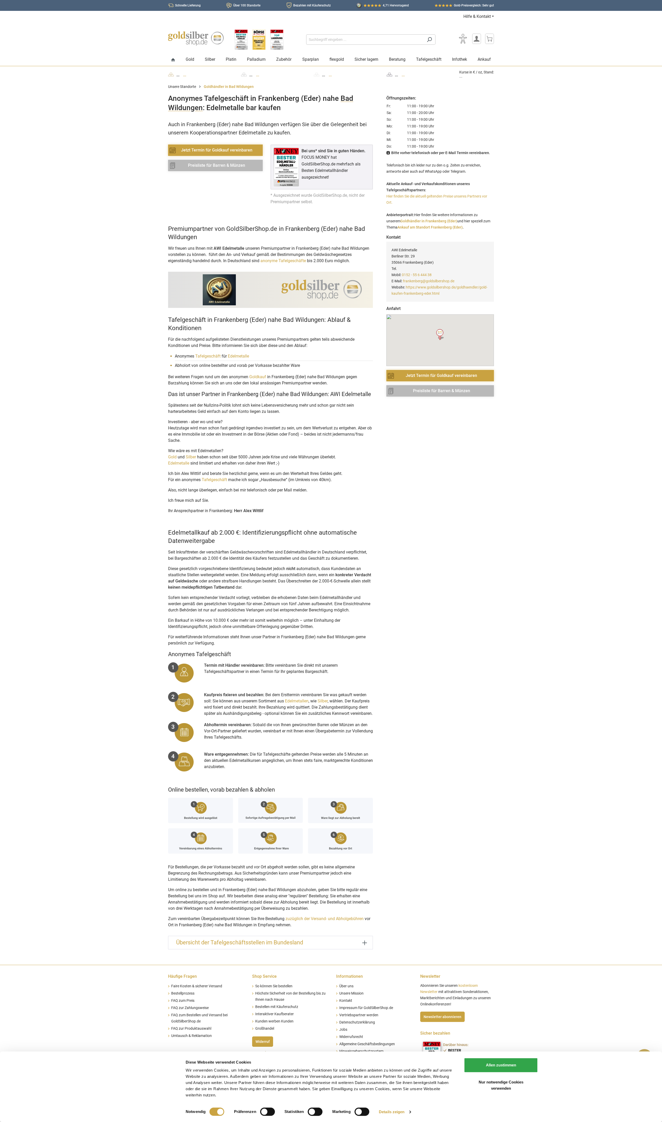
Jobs (343, 1029)
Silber (191, 456)
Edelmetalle (238, 356)
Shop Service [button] (264, 976)
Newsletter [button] (430, 976)
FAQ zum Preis (182, 1000)
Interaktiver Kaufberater (274, 1014)
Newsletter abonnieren (442, 1017)
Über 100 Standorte (246, 5)
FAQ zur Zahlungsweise (190, 1008)
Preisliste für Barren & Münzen (216, 165)
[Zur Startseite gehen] (196, 38)
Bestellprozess (182, 993)
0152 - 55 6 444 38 (417, 275)
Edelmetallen (297, 701)
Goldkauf (257, 376)
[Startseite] (173, 60)
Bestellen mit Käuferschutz (276, 1007)
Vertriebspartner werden (358, 1015)
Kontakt (345, 1000)
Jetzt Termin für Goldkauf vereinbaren (216, 150)
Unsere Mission (351, 993)
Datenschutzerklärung (357, 1022)
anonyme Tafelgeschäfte (283, 260)
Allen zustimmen (501, 1065)
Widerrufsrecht (351, 1037)
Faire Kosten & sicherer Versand (196, 986)
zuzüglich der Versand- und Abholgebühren (324, 918)
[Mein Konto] (476, 39)
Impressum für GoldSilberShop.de (366, 1008)
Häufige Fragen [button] (182, 976)
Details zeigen (391, 1112)
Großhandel (264, 1028)
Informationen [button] (349, 976)
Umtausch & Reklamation (191, 1036)
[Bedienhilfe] (463, 39)
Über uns (346, 986)
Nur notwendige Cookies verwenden (501, 1085)
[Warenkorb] (489, 39)
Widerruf (262, 1042)
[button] (440, 334)
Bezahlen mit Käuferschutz (312, 5)
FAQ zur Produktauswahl (191, 1028)
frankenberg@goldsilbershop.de (428, 281)
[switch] (267, 1112)
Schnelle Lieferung (188, 5)
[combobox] (365, 39)
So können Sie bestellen (273, 986)
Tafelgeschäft (208, 356)
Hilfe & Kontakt (477, 16)
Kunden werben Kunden (274, 1021)
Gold (172, 456)
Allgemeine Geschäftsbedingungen (367, 1044)
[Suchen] (429, 39)
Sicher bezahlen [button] (435, 1033)
